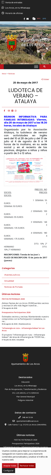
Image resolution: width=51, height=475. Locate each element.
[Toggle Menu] (36, 67)
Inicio (4, 73)
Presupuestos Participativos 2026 (25, 443)
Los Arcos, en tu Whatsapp (25, 385)
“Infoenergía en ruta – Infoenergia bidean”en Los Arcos (25, 447)
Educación (25, 382)
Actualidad (9, 280)
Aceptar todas (9, 465)
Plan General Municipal (25, 396)
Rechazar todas (27, 465)
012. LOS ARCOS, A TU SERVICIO (25, 393)
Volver (46, 79)
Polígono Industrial (25, 400)
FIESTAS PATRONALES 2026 (25, 440)
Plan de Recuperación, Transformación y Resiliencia (25, 389)
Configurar (8, 470)
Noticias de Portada (13, 287)
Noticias (11, 73)
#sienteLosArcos (12, 274)
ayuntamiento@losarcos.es (27, 421)
